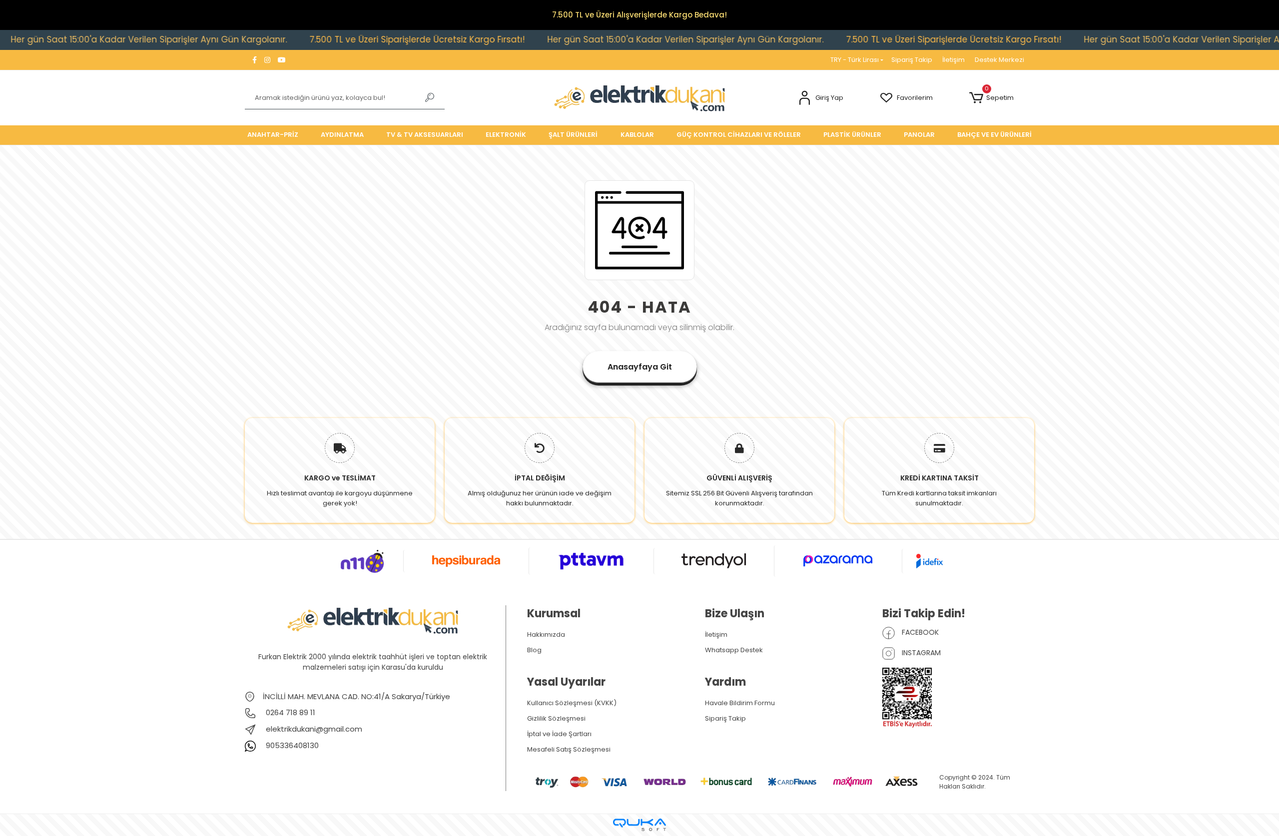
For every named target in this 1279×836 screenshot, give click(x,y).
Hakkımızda (546, 634)
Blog (534, 650)
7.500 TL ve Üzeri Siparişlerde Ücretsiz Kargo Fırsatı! (372, 39)
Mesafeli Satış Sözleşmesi (569, 749)
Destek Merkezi (999, 59)
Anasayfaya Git (640, 367)
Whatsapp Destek (734, 650)
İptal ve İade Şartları (559, 734)
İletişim (953, 59)
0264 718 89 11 (289, 712)
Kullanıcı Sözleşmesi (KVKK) (572, 703)
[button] (820, 98)
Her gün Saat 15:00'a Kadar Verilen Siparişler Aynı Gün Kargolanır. (640, 39)
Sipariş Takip (911, 59)
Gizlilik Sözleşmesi (556, 718)
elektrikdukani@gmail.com (314, 729)
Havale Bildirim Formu (740, 703)
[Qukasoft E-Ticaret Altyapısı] (639, 825)
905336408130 (291, 745)
